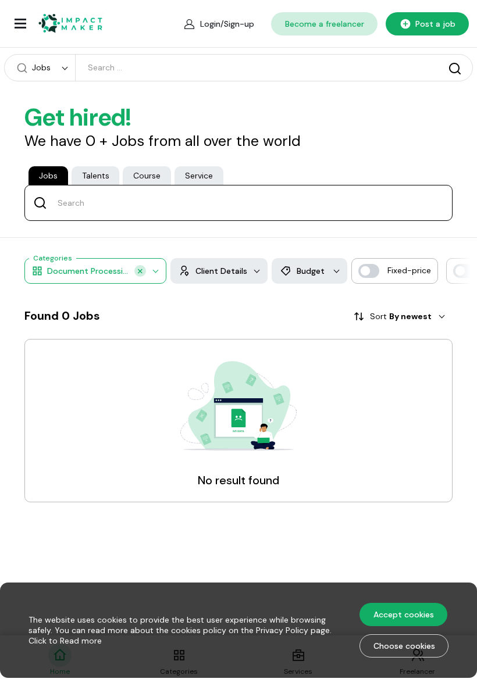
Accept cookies (403, 614)
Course (147, 175)
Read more (81, 640)
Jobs (48, 175)
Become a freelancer (324, 24)
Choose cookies (404, 646)
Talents (95, 175)
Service (199, 175)
